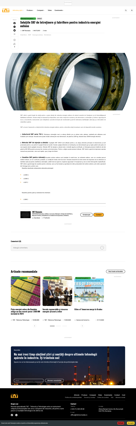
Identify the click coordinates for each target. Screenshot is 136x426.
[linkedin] (14, 27)
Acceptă (131, 423)
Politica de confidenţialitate (73, 397)
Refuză (120, 423)
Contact (98, 215)
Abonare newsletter (54, 380)
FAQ (112, 397)
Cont (123, 395)
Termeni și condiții (89, 397)
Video (100, 395)
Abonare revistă (120, 397)
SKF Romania (37, 211)
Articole (76, 395)
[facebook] (14, 23)
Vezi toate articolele (115, 271)
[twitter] (14, 30)
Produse (84, 395)
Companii (92, 395)
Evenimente (108, 395)
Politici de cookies (103, 397)
